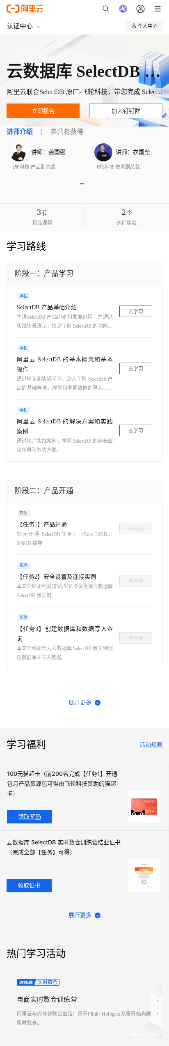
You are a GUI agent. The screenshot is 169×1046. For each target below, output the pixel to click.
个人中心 (148, 25)
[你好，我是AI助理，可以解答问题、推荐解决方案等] (123, 8)
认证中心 (20, 25)
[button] (82, 183)
